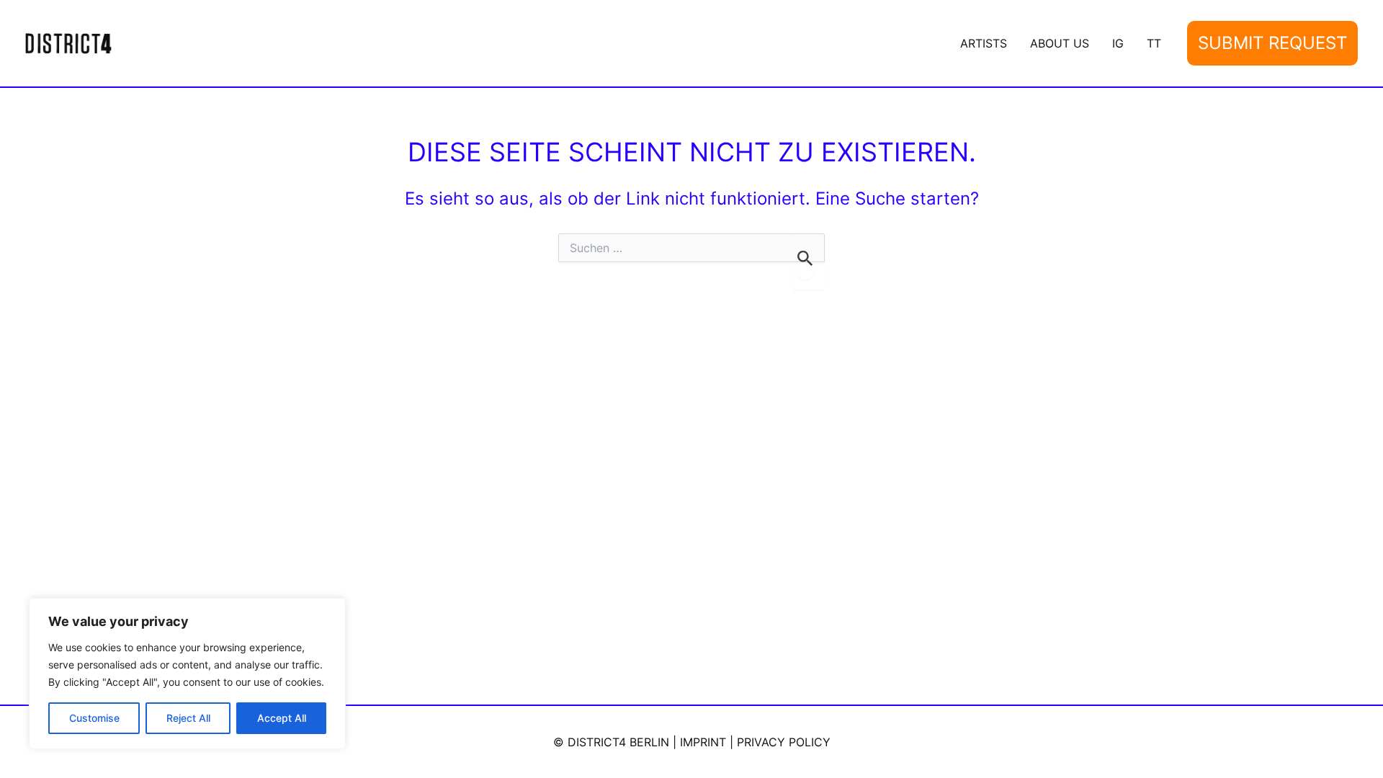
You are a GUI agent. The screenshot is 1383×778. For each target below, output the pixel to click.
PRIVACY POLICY (784, 742)
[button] (1272, 43)
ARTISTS (983, 43)
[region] (187, 673)
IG (1118, 43)
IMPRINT (703, 742)
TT (1154, 43)
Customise (94, 718)
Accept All (281, 718)
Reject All (188, 718)
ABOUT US (1059, 43)
